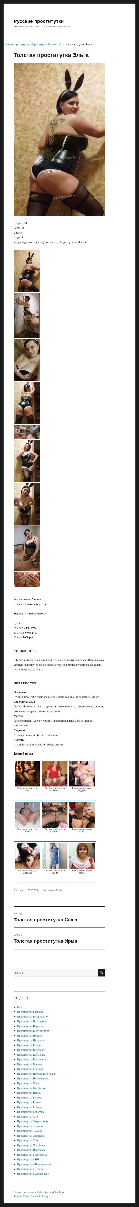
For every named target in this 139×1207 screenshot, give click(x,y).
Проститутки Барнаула (30, 1011)
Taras (22, 890)
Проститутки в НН (28, 1159)
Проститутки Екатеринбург (33, 1030)
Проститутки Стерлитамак (32, 1121)
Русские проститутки (39, 20)
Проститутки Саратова (30, 1111)
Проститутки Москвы (45, 44)
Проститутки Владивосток (32, 1016)
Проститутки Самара (29, 1107)
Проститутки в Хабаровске (33, 1173)
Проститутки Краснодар (31, 1054)
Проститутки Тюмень (29, 1130)
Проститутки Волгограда (31, 1021)
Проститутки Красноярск (32, 1059)
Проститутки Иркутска (30, 1040)
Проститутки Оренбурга (31, 1088)
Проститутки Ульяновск (31, 1135)
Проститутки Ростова (29, 1097)
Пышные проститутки (16, 44)
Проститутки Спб (27, 1116)
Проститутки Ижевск (29, 1035)
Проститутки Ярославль (31, 1150)
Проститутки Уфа (27, 1140)
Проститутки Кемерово (30, 1050)
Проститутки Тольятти (30, 1126)
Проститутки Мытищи (30, 1069)
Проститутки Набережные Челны (36, 1073)
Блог (20, 1007)
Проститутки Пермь (29, 1092)
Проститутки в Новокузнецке (34, 1164)
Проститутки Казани (29, 1045)
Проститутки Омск (28, 1083)
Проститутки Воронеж (30, 1026)
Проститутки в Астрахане (32, 1154)
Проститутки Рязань (29, 1102)
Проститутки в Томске (30, 1169)
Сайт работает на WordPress (50, 1192)
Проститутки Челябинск (31, 1145)
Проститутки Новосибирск (33, 1078)
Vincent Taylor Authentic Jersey (31, 1196)
